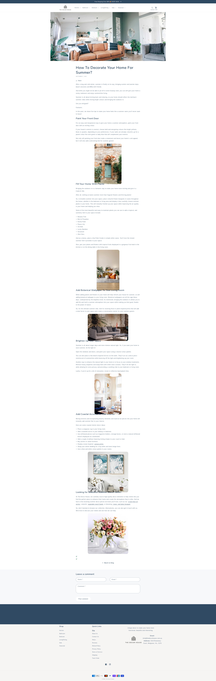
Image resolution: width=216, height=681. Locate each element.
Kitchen (61, 630)
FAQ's (94, 639)
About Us (95, 633)
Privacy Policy (96, 649)
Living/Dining (63, 639)
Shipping (94, 655)
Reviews (94, 642)
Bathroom (62, 633)
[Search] (152, 8)
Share (79, 80)
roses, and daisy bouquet (121, 504)
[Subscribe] (122, 622)
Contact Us (95, 636)
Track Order (95, 658)
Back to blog (109, 563)
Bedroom (62, 636)
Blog (93, 630)
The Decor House (110, 679)
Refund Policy (96, 646)
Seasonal (62, 646)
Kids (60, 642)
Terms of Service (97, 652)
